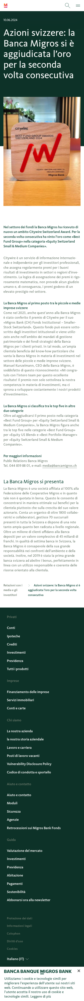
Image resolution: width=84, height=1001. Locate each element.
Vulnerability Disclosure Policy (29, 764)
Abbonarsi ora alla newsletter (28, 900)
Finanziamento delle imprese (28, 692)
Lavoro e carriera (19, 748)
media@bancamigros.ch (59, 466)
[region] (42, 984)
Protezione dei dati (19, 918)
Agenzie (13, 820)
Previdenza (15, 661)
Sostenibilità (16, 892)
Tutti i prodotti (17, 669)
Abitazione (15, 875)
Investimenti (16, 652)
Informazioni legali (19, 926)
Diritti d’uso (15, 941)
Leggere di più (40, 996)
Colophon (13, 933)
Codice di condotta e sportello (29, 772)
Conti (11, 628)
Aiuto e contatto (19, 795)
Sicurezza (14, 811)
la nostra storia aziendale (25, 739)
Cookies (12, 949)
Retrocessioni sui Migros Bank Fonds (34, 828)
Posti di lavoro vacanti (23, 756)
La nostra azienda (20, 731)
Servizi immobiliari (20, 700)
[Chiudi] (79, 970)
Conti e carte (16, 708)
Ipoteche (13, 636)
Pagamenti (15, 884)
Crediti (12, 644)
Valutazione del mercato (24, 851)
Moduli (12, 803)
